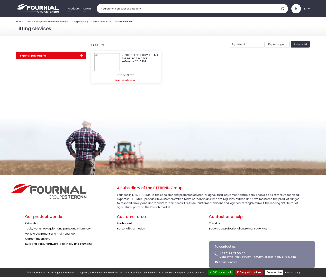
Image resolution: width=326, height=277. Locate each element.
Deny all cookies (250, 272)
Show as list (300, 44)
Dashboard (124, 223)
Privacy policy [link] (292, 272)
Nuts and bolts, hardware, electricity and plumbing (58, 244)
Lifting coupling (80, 21)
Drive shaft (32, 223)
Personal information (131, 228)
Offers (87, 9)
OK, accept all (221, 272)
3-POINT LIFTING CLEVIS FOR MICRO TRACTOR (136, 56)
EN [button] (305, 8)
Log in (118, 80)
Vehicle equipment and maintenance (47, 21)
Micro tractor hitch (101, 21)
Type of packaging (33, 56)
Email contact (228, 262)
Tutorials (215, 223)
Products (74, 9)
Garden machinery (37, 239)
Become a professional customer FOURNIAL (238, 228)
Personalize (274, 272)
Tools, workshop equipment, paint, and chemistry (58, 228)
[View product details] (156, 55)
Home (19, 21)
